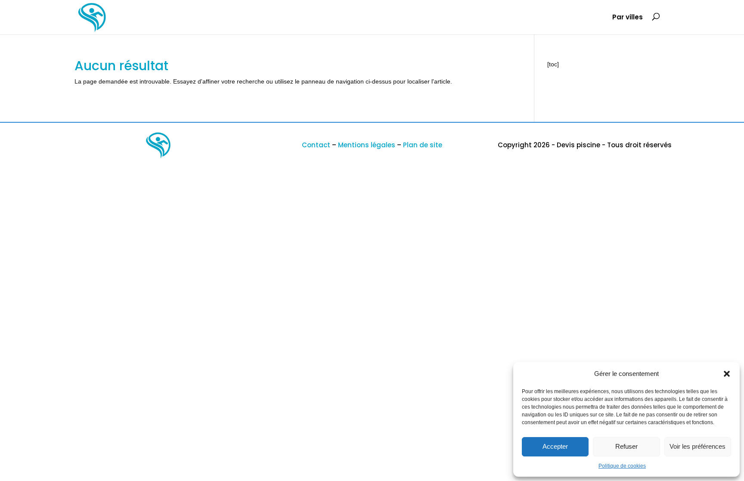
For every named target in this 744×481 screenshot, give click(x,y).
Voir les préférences (697, 446)
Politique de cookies (622, 466)
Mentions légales (366, 144)
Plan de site (422, 144)
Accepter (555, 446)
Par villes (627, 18)
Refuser (626, 446)
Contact (316, 144)
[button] (726, 373)
